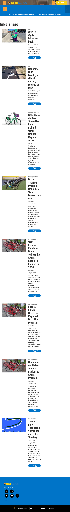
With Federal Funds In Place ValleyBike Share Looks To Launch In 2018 (34, 254)
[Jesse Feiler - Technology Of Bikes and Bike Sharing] (14, 425)
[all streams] (67, 9)
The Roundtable (32, 418)
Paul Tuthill (31, 91)
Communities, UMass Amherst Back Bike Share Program (34, 369)
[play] (5, 9)
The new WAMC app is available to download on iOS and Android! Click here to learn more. (35, 14)
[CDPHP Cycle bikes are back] (14, 35)
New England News (33, 176)
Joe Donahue (31, 440)
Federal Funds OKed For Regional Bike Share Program (34, 314)
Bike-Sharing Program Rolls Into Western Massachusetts (34, 189)
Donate (62, 3)
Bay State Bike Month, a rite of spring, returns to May (33, 78)
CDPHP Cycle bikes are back (33, 37)
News (29, 29)
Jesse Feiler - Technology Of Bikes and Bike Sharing (34, 429)
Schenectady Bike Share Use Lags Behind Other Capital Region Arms (34, 127)
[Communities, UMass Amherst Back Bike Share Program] (14, 365)
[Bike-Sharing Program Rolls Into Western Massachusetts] (14, 183)
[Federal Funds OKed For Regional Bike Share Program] (14, 310)
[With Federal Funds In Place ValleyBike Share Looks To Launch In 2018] (14, 245)
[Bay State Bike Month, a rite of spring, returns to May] (14, 72)
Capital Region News (33, 112)
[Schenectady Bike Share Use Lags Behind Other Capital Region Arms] (14, 118)
